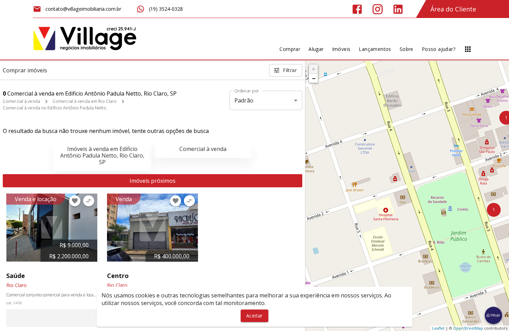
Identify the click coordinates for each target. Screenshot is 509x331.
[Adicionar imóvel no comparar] (88, 200)
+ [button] (313, 69)
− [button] (313, 78)
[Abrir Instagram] (378, 9)
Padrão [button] (243, 100)
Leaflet (438, 328)
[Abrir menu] (467, 49)
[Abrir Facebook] (357, 9)
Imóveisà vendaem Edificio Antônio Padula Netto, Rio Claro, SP (102, 155)
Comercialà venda (202, 149)
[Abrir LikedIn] (398, 9)
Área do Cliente (453, 9)
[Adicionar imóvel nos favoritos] (74, 200)
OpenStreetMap (468, 328)
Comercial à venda (21, 101)
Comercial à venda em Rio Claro (85, 101)
